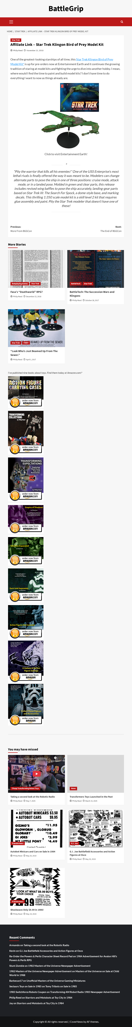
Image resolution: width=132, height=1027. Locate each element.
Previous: (21, 229)
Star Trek (16, 40)
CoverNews (76, 1021)
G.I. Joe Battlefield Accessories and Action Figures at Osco (51, 950)
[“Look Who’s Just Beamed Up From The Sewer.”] (36, 328)
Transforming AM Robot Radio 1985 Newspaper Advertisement (85, 991)
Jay (11, 1003)
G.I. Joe (74, 843)
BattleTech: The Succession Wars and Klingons (92, 294)
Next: (111, 229)
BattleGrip (66, 8)
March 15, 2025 (91, 801)
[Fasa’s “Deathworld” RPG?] (36, 269)
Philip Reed (18, 50)
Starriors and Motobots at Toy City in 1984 (48, 997)
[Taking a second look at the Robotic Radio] (36, 774)
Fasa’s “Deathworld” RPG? (26, 292)
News (73, 788)
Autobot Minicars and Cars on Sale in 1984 (32, 851)
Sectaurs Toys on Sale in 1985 (25, 986)
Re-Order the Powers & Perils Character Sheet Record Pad (41, 956)
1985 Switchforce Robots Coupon (27, 991)
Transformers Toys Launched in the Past (91, 797)
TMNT (26, 343)
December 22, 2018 (33, 296)
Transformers (17, 843)
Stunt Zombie (16, 965)
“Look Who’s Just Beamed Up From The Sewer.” (34, 353)
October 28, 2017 (92, 300)
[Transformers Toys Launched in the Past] (95, 774)
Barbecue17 (16, 980)
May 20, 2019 (31, 855)
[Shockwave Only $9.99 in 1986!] (36, 887)
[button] (11, 21)
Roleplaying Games (20, 283)
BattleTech (75, 283)
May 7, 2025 (30, 801)
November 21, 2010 (35, 50)
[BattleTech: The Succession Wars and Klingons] (95, 269)
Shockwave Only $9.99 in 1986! (27, 910)
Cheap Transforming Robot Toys (25, 788)
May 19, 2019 (31, 914)
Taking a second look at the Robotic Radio (32, 797)
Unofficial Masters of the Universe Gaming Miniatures (56, 980)
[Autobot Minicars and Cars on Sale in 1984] (36, 829)
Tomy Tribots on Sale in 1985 (61, 986)
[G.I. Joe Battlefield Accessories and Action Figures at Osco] (95, 829)
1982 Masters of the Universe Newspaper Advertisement (59, 965)
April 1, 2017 (31, 359)
